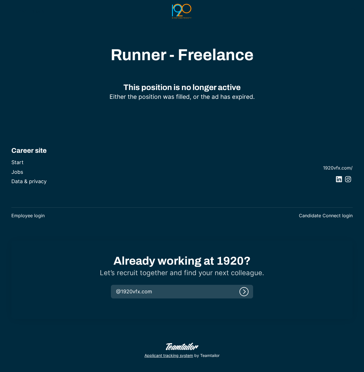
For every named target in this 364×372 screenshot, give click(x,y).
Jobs (17, 172)
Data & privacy (29, 181)
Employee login (28, 215)
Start (17, 162)
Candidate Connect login (326, 215)
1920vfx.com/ (338, 168)
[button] (353, 11)
